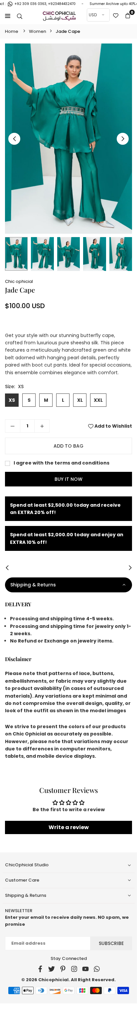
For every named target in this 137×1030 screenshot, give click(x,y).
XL (80, 400)
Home (11, 31)
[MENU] (8, 16)
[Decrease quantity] (12, 426)
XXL (98, 400)
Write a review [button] (69, 827)
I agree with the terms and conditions (61, 463)
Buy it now (68, 479)
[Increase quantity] (42, 426)
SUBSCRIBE (111, 943)
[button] (128, 16)
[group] (68, 138)
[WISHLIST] (116, 16)
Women (37, 31)
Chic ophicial (19, 281)
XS (12, 400)
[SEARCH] (20, 16)
